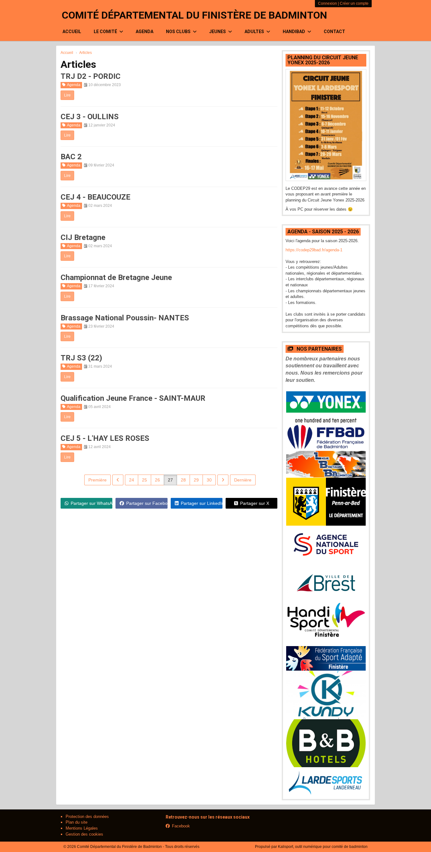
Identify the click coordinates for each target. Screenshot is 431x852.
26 (157, 479)
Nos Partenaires (318, 349)
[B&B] (326, 743)
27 (170, 479)
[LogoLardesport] (326, 782)
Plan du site (76, 822)
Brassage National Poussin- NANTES (125, 317)
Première (97, 479)
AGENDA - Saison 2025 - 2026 (323, 232)
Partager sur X (254, 503)
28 (183, 479)
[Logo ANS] (326, 544)
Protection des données (87, 816)
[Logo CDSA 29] (326, 658)
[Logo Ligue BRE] (326, 464)
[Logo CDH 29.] (326, 624)
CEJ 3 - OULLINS (90, 116)
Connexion (327, 3)
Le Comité (106, 31)
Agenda (144, 31)
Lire (67, 95)
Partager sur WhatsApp (91, 503)
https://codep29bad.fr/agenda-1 (314, 250)
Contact (334, 31)
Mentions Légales (82, 828)
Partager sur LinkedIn (201, 503)
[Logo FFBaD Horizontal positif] (326, 437)
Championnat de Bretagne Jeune (116, 277)
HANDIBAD (294, 31)
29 (196, 479)
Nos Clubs (179, 31)
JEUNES (218, 31)
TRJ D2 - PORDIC (91, 76)
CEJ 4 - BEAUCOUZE (95, 197)
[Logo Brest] (326, 582)
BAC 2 (71, 156)
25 (144, 479)
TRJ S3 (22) (81, 357)
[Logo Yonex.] (326, 407)
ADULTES (255, 31)
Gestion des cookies (84, 834)
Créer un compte (354, 3)
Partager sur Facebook (146, 503)
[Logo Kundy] (326, 695)
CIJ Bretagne (83, 237)
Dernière (242, 479)
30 (209, 479)
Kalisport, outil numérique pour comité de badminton (323, 846)
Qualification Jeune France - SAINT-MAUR (133, 398)
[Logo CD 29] (326, 502)
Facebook (181, 826)
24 (131, 479)
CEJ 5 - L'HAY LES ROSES (105, 438)
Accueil (71, 31)
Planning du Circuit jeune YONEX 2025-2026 (322, 60)
